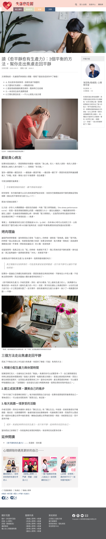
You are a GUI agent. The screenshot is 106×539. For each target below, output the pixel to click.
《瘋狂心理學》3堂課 (33, 531)
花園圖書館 (8, 490)
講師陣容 (5, 526)
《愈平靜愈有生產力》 (15, 442)
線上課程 (18, 9)
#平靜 (20, 493)
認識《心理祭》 (7, 521)
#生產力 (26, 493)
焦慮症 (17, 490)
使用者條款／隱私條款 (57, 523)
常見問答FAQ (54, 526)
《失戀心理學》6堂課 (33, 521)
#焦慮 (4, 493)
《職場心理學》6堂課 (33, 526)
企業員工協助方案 (55, 518)
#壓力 (15, 493)
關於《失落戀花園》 (9, 518)
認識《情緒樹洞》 (8, 523)
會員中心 (92, 4)
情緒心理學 (27, 490)
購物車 (100, 4)
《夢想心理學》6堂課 (33, 528)
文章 (50, 9)
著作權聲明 (53, 521)
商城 (39, 9)
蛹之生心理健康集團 (9, 528)
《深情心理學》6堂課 (33, 523)
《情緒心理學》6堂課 (33, 518)
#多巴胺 (10, 493)
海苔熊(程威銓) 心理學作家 (92, 83)
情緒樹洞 (29, 9)
